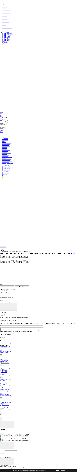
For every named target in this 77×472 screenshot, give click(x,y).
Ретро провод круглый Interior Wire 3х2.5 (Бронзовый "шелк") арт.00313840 (5, 352)
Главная (1, 112)
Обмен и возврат (2, 129)
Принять (63, 470)
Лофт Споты (4, 142)
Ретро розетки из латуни (6, 36)
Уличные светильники (5, 22)
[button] (1, 439)
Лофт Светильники (5, 139)
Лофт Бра (3, 8)
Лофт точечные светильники (6, 20)
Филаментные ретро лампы (6, 26)
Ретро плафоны (4, 14)
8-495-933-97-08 (4, 120)
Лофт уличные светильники (6, 10)
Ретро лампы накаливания (6, 27)
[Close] (7, 424)
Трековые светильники (5, 29)
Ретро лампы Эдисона (5, 145)
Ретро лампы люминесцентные (7, 28)
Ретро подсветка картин (6, 13)
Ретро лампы (4, 25)
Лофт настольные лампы (6, 11)
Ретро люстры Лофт (5, 7)
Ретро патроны (4, 16)
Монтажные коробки (5, 38)
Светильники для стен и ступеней (7, 30)
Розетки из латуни (5, 41)
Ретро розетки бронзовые (6, 39)
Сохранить (2, 432)
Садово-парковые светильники (7, 24)
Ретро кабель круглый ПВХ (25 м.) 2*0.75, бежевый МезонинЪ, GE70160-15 (5, 374)
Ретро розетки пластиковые (6, 35)
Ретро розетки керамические (6, 37)
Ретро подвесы (4, 148)
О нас (1, 113)
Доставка (1, 115)
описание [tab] (3, 321)
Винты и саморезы (5, 42)
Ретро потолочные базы (6, 17)
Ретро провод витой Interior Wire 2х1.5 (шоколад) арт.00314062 (5, 362)
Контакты (1, 116)
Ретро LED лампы (5, 151)
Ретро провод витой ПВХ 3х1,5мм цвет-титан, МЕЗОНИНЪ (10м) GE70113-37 (5, 407)
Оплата (1, 130)
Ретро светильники (5, 23)
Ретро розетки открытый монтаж (7, 33)
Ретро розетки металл (5, 40)
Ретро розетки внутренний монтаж (7, 34)
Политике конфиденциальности (42, 470)
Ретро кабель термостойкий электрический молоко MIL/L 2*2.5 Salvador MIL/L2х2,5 (5, 395)
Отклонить (57, 470)
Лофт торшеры (4, 19)
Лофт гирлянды (4, 154)
